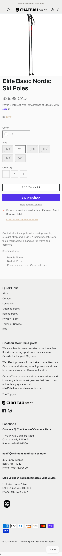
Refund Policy (10, 313)
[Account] (52, 10)
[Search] (10, 10)
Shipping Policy (11, 308)
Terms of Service (12, 323)
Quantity (7, 167)
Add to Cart (31, 187)
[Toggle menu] (3, 10)
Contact (7, 298)
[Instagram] (10, 410)
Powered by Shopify (45, 541)
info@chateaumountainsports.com (22, 388)
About (5, 293)
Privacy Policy (10, 318)
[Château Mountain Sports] (31, 10)
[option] (31, 44)
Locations (8, 303)
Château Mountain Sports (22, 541)
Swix (9, 116)
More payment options (31, 204)
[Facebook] (4, 410)
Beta (5, 328)
